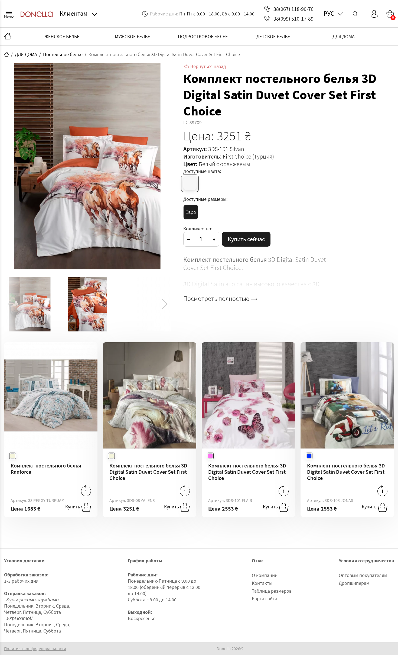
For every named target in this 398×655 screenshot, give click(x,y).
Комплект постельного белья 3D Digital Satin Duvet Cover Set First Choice (148, 471)
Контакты (262, 583)
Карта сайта (264, 598)
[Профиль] (374, 14)
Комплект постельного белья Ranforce (46, 468)
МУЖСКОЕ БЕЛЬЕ (132, 36)
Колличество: (197, 228)
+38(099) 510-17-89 (292, 18)
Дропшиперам (354, 583)
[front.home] (6, 54)
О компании (265, 575)
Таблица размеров (272, 591)
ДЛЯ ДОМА (343, 36)
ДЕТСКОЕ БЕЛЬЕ (273, 36)
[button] (164, 304)
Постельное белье (63, 54)
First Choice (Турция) (248, 156)
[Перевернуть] (86, 490)
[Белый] (190, 183)
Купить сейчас (246, 239)
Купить (73, 507)
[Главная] (7, 37)
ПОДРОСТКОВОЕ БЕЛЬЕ (203, 36)
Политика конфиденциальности (35, 648)
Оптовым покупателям (363, 575)
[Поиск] (355, 14)
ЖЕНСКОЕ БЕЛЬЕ (61, 36)
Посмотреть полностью (217, 299)
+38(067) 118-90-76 (292, 8)
